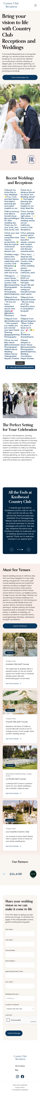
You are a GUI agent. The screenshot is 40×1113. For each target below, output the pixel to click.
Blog (16, 1090)
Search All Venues (20, 646)
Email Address (10, 981)
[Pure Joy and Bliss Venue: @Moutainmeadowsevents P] (12, 349)
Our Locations (20, 1086)
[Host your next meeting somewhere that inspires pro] (12, 242)
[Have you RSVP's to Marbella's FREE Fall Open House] (28, 285)
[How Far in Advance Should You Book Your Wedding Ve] (28, 199)
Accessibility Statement (20, 1110)
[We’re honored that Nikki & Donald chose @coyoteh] (12, 220)
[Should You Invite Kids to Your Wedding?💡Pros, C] (12, 199)
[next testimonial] (11, 570)
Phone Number (11, 971)
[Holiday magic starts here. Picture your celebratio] (12, 263)
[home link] (20, 1078)
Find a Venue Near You (20, 77)
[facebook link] (22, 1096)
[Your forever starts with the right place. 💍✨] (28, 220)
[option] (10, 159)
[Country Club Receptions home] (11, 5)
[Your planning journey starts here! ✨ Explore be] (28, 242)
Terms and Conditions (20, 1105)
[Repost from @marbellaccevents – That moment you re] (12, 328)
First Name (9, 950)
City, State (9, 1002)
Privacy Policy (20, 1107)
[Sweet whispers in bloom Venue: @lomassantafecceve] (28, 349)
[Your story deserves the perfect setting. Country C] (28, 263)
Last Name (9, 960)
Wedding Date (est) (12, 1014)
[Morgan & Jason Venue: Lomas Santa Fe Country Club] (12, 285)
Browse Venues (20, 466)
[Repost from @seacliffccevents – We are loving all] (28, 306)
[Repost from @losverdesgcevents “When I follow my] (28, 328)
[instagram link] (17, 1096)
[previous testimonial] (28, 570)
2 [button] (20, 569)
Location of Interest (12, 1025)
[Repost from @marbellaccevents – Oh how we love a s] (12, 306)
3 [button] (22, 569)
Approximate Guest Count (14, 992)
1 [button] (18, 569)
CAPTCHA (8, 1035)
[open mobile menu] (35, 5)
